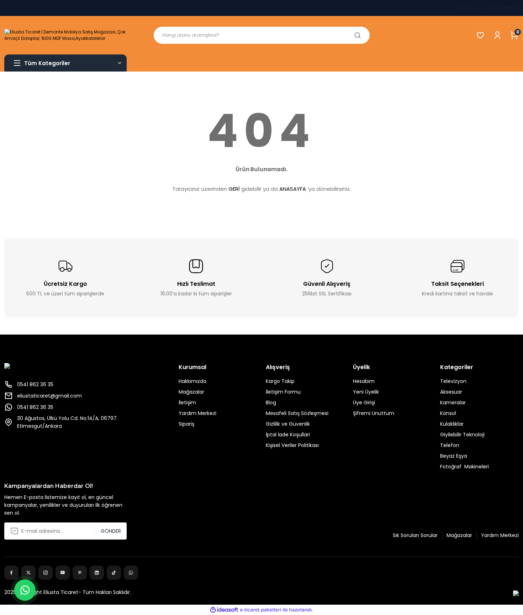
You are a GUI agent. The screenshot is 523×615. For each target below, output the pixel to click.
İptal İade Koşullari (288, 434)
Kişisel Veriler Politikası (292, 445)
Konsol (448, 413)
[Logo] (65, 35)
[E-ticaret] (260, 610)
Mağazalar (191, 391)
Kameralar (453, 402)
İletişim (187, 402)
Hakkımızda (192, 381)
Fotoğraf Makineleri (464, 466)
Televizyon (453, 381)
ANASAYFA (292, 189)
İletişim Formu (283, 391)
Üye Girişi (364, 402)
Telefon (449, 445)
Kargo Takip (280, 381)
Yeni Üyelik (366, 391)
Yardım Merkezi (197, 413)
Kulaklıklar (452, 423)
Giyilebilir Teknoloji (462, 434)
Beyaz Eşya (453, 455)
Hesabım (364, 381)
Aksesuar (451, 391)
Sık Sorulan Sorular (415, 535)
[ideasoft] (224, 609)
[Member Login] (497, 35)
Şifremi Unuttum (373, 413)
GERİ (234, 189)
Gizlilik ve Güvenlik (288, 423)
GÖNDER (111, 531)
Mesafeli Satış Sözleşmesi (297, 413)
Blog (271, 402)
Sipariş (186, 423)
